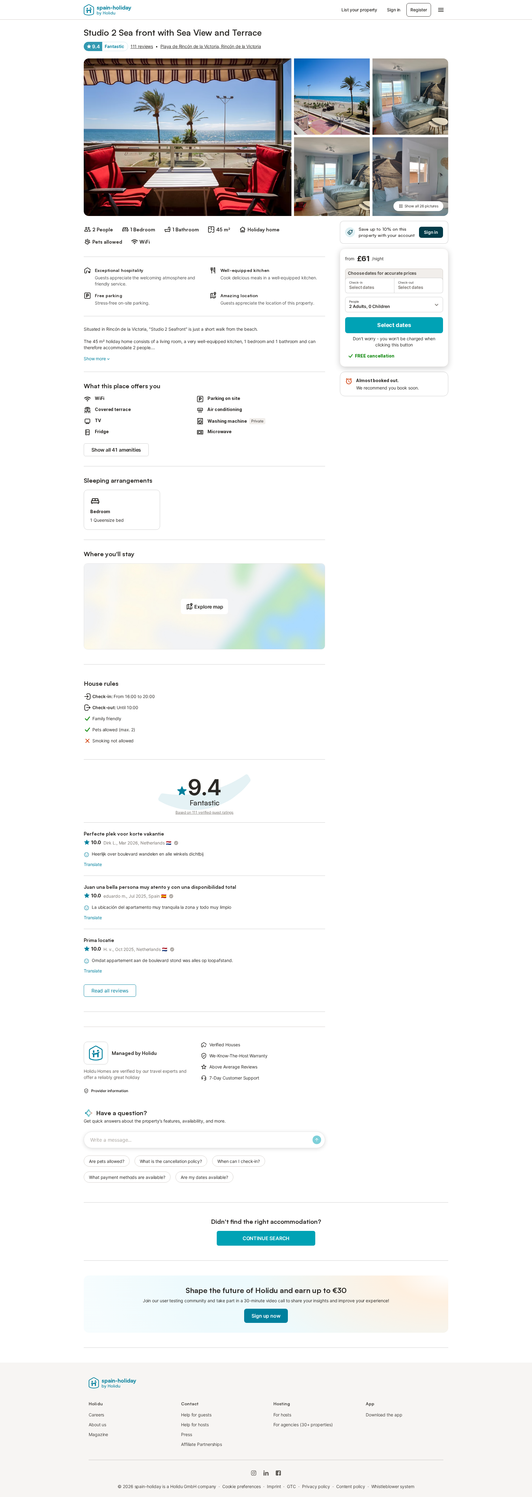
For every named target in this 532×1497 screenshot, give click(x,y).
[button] (394, 304)
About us (97, 1424)
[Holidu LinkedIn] (266, 1473)
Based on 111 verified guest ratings (204, 812)
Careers (96, 1414)
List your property (359, 9)
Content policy (350, 1486)
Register (418, 9)
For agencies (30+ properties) (303, 1424)
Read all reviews (109, 991)
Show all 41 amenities (116, 450)
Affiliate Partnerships (201, 1444)
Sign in (393, 9)
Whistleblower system (392, 1486)
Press (186, 1434)
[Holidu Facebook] (278, 1473)
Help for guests (196, 1414)
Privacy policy (316, 1486)
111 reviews (142, 46)
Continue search (266, 1238)
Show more (95, 358)
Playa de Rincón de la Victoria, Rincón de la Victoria (210, 46)
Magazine (98, 1434)
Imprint (274, 1486)
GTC (291, 1486)
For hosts (282, 1414)
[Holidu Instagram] (253, 1473)
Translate (93, 864)
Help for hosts (195, 1424)
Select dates (394, 325)
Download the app (384, 1414)
